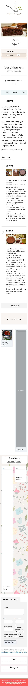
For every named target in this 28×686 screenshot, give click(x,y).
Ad (5, 619)
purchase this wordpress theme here (14, 683)
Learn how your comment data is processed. (14, 652)
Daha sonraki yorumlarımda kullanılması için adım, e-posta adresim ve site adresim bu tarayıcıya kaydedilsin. (14, 632)
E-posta (17, 619)
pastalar (19, 461)
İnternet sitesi (8, 627)
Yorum (6, 607)
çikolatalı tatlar (11, 461)
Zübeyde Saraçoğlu (14, 319)
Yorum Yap (15, 306)
